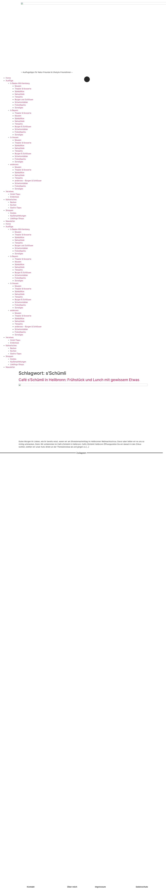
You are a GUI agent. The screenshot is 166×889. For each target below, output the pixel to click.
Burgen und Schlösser (24, 99)
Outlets (13, 213)
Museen (18, 86)
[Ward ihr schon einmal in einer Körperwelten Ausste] (108, 572)
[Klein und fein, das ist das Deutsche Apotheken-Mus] (91, 578)
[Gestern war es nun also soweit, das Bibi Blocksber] (57, 600)
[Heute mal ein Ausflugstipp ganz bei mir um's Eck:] (142, 577)
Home (8, 78)
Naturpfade (19, 94)
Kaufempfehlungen (18, 216)
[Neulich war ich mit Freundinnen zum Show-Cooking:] (24, 670)
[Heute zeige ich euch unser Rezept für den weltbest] (158, 579)
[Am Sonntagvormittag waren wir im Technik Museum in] (41, 566)
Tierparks (19, 97)
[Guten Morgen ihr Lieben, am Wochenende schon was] (74, 583)
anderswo (14, 164)
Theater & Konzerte (23, 89)
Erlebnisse (14, 197)
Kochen (13, 205)
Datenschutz (142, 887)
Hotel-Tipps (15, 194)
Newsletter (10, 221)
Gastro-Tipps (15, 207)
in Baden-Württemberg (20, 83)
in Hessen (14, 137)
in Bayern (14, 110)
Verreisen (10, 191)
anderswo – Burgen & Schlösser (28, 180)
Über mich (72, 887)
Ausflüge (9, 80)
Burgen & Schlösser (23, 126)
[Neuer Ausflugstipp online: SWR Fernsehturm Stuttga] (7, 639)
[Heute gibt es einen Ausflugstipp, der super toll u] (125, 571)
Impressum (100, 887)
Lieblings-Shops (17, 218)
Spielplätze (19, 91)
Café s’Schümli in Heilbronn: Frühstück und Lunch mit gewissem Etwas (79, 380)
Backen (13, 202)
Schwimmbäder (21, 102)
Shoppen (9, 210)
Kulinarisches (11, 199)
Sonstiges (19, 107)
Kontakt (30, 887)
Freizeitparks (20, 105)
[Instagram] (87, 79)
